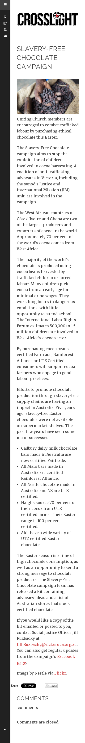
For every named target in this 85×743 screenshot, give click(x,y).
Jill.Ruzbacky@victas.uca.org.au (47, 644)
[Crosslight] (48, 19)
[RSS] (5, 29)
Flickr (60, 673)
